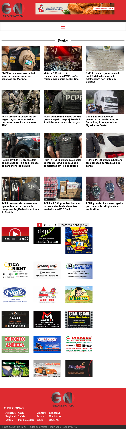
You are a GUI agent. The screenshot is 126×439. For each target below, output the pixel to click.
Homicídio (55, 416)
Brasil (40, 420)
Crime (9, 420)
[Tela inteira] (26, 238)
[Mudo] (23, 238)
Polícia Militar (26, 420)
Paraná (41, 416)
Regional (11, 416)
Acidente (11, 412)
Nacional (54, 420)
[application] (15, 234)
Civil (21, 412)
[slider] (13, 239)
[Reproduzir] (5, 238)
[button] (15, 234)
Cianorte (42, 412)
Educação (54, 412)
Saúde (21, 416)
